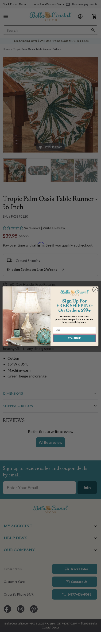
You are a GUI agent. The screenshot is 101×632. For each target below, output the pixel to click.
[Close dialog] (95, 289)
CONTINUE (74, 338)
